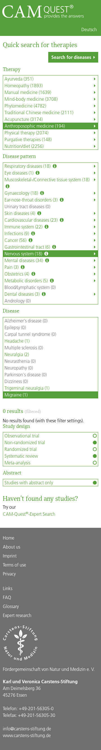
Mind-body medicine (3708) (31, 99)
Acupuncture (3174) (23, 119)
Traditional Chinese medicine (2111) (38, 112)
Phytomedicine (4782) (25, 106)
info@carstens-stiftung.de (27, 728)
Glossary (11, 606)
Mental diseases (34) (24, 260)
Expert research (17, 615)
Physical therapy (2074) (26, 133)
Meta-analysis (17, 462)
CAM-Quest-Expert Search (29, 514)
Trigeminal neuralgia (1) (26, 388)
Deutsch (89, 29)
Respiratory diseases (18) (28, 166)
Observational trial (21, 436)
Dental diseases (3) (22, 294)
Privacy (9, 574)
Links (7, 588)
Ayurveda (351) (18, 79)
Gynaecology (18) (21, 193)
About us (11, 547)
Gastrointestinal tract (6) (27, 247)
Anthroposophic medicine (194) (34, 126)
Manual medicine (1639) (27, 92)
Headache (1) (16, 341)
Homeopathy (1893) (23, 85)
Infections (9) (17, 233)
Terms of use (14, 565)
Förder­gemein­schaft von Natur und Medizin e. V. (49, 669)
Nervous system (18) (23, 253)
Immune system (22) (23, 227)
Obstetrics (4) (17, 274)
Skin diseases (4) (20, 213)
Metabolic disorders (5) (26, 280)
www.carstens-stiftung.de (27, 735)
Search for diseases (71, 57)
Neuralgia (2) (16, 354)
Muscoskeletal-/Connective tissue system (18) (46, 179)
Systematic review (21, 456)
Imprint (10, 556)
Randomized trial (20, 449)
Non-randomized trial (24, 442)
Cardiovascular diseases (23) (31, 220)
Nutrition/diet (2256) (23, 146)
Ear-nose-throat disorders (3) (31, 200)
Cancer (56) (15, 240)
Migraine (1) (15, 395)
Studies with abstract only (28, 482)
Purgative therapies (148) (28, 139)
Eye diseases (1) (19, 173)
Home (8, 538)
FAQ (7, 597)
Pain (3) (12, 267)
